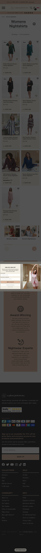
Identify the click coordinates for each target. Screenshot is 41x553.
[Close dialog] (40, 264)
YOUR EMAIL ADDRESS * (5, 277)
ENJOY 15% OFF (10, 282)
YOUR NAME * (3, 273)
